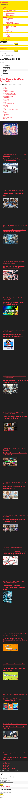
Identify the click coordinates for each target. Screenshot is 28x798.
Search (16, 43)
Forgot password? (5, 786)
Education (8, 34)
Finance (5, 17)
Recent (5, 70)
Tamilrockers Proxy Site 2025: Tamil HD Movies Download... (15, 381)
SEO (7, 14)
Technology (6, 25)
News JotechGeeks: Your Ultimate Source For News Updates (14, 230)
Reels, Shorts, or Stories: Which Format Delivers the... (13, 303)
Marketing (6, 11)
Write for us (6, 39)
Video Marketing (10, 15)
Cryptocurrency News (9, 93)
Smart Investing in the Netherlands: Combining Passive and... (15, 417)
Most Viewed (6, 67)
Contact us (6, 765)
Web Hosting (9, 31)
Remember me (6, 780)
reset (2, 794)
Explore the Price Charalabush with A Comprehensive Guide (15, 267)
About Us (5, 766)
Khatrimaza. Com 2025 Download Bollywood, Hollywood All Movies (14, 553)
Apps (7, 27)
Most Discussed (7, 68)
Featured (5, 71)
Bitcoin (7, 21)
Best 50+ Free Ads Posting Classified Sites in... (12, 700)
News (4, 38)
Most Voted (6, 65)
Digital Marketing (8, 96)
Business (5, 9)
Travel (7, 35)
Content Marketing (10, 13)
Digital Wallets (9, 22)
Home (4, 7)
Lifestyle (5, 32)
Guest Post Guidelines (9, 768)
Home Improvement (11, 10)
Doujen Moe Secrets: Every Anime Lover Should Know (14, 160)
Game (7, 30)
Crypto (7, 19)
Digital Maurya (4, 2)
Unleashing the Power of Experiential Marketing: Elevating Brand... (14, 587)
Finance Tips (6, 100)
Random (5, 73)
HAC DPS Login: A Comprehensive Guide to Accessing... (14, 520)
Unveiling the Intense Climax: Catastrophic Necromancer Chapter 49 (15, 640)
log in (2, 784)
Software (8, 28)
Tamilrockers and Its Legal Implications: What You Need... (13, 335)
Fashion (8, 36)
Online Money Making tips (12, 23)
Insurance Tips (9, 18)
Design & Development (11, 26)
